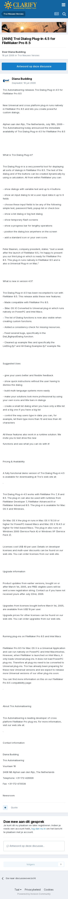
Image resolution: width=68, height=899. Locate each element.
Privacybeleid (33, 889)
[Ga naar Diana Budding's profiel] (6, 81)
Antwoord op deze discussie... (26, 845)
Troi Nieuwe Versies (28, 55)
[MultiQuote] (5, 807)
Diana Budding (17, 51)
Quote (14, 807)
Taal (17, 889)
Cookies (49, 889)
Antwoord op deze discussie (34, 66)
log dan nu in (38, 828)
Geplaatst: (24, 83)
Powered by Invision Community (34, 894)
